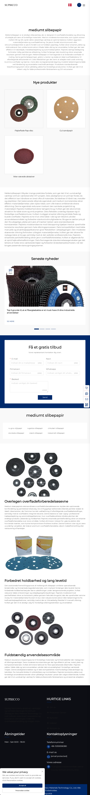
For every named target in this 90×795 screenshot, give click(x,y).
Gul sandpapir (66, 131)
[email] (86, 399)
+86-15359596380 (59, 746)
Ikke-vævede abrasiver (24, 176)
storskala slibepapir (16, 433)
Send (45, 397)
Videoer (53, 723)
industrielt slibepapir (56, 433)
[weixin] (86, 405)
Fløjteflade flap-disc (24, 131)
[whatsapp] (86, 393)
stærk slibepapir (36, 433)
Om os (52, 707)
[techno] (12, 699)
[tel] (86, 388)
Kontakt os (54, 728)
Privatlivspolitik (45, 794)
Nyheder (53, 718)
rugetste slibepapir (35, 428)
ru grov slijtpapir (15, 428)
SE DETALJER (24, 109)
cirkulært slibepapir (56, 428)
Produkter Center (57, 712)
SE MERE (10, 321)
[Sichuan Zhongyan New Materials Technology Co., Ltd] (11, 5)
